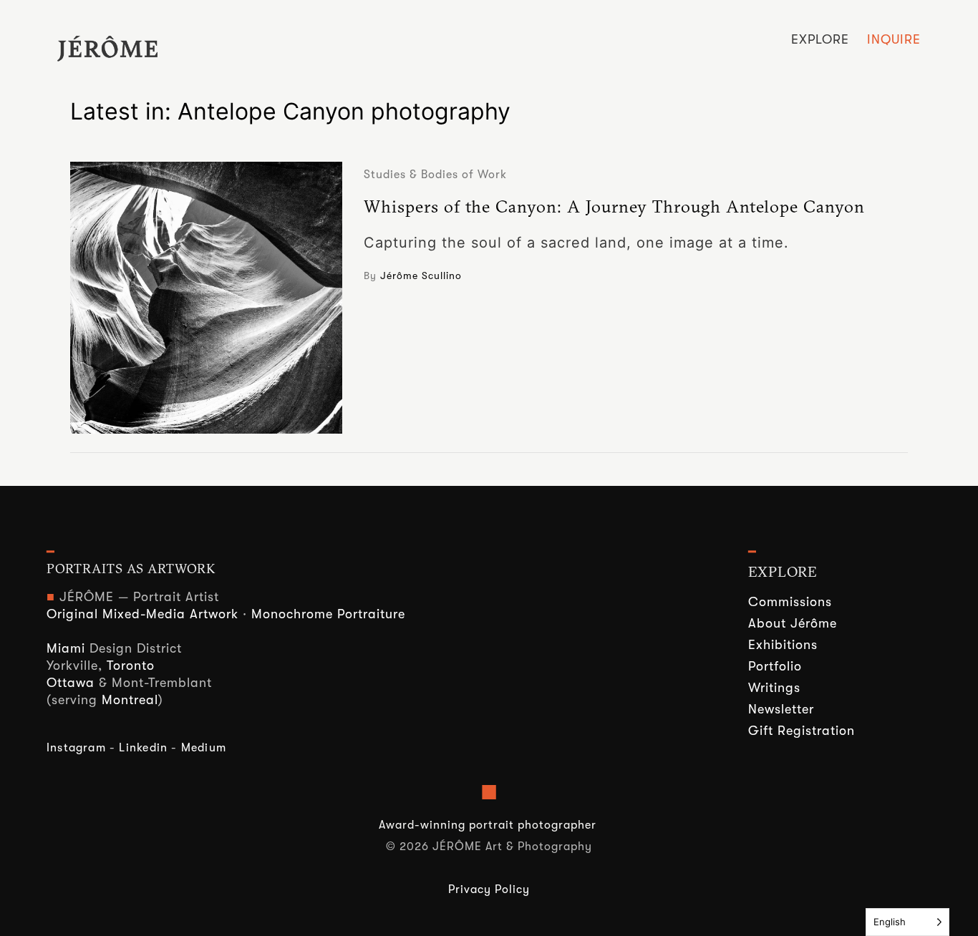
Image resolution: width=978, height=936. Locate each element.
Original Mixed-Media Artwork (142, 614)
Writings (774, 688)
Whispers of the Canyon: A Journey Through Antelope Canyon (614, 206)
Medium (203, 747)
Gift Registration (801, 730)
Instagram (76, 747)
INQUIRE (894, 39)
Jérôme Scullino (421, 275)
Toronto (131, 665)
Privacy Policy (489, 889)
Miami (66, 648)
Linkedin (143, 747)
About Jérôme (792, 623)
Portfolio (775, 666)
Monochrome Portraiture (328, 614)
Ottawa (71, 683)
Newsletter (781, 709)
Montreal (130, 700)
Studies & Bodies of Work (435, 174)
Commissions (790, 602)
